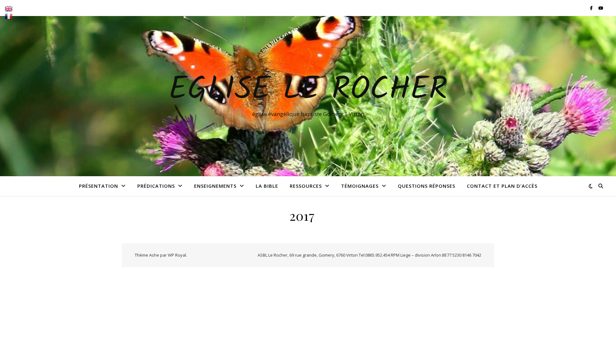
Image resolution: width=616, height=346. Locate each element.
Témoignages (360, 186)
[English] (9, 8)
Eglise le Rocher (308, 90)
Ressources (306, 186)
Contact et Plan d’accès (502, 186)
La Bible (267, 186)
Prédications (156, 186)
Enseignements (215, 186)
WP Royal (177, 255)
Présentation (98, 186)
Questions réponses (426, 186)
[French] (9, 16)
